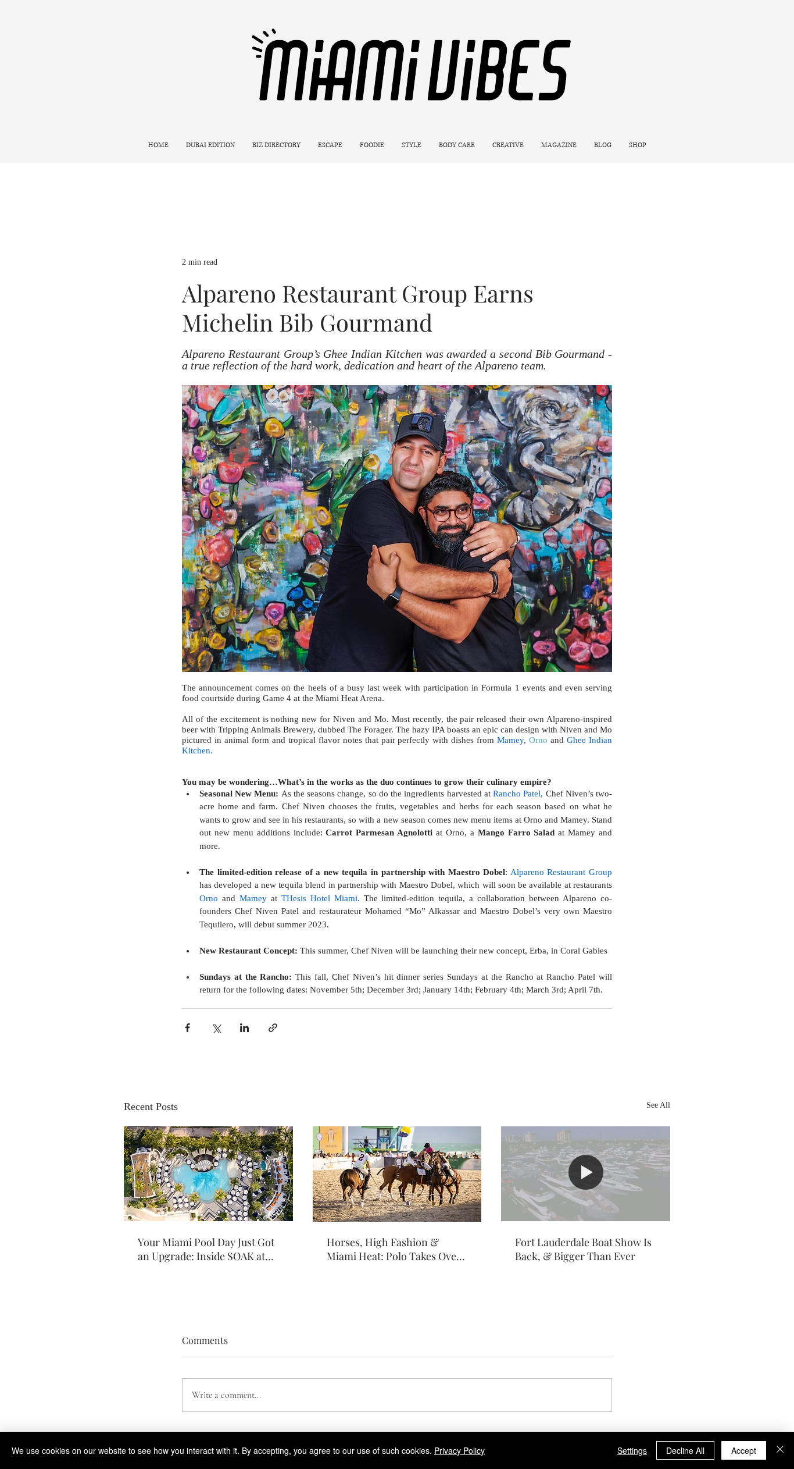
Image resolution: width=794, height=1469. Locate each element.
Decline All (685, 1450)
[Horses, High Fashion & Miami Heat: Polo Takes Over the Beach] (397, 1174)
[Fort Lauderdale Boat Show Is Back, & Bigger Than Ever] (585, 1173)
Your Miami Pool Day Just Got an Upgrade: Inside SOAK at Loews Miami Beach (206, 1249)
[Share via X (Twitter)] (215, 1027)
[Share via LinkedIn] (244, 1027)
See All (658, 1105)
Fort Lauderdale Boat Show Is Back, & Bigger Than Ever (583, 1249)
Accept (743, 1450)
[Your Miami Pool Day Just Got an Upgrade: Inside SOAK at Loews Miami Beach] (208, 1173)
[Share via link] (272, 1027)
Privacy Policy (459, 1450)
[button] (330, 145)
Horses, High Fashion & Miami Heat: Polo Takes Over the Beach (394, 1249)
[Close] (780, 1450)
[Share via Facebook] (187, 1027)
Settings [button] (632, 1450)
